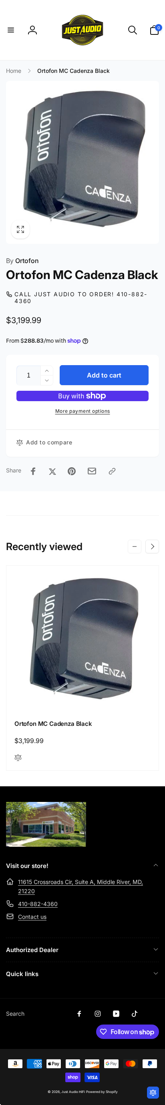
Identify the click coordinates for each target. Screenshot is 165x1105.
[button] (11, 30)
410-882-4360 (38, 903)
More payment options (82, 411)
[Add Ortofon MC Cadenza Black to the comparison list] (18, 758)
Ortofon (22, 261)
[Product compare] (153, 1093)
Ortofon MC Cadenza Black (53, 723)
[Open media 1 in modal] (82, 162)
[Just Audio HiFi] (46, 844)
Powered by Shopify (102, 1092)
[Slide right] (152, 546)
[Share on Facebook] (33, 471)
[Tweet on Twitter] (52, 471)
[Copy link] (112, 471)
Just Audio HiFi (73, 1092)
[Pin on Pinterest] (72, 471)
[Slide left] (134, 546)
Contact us (32, 916)
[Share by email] (92, 471)
